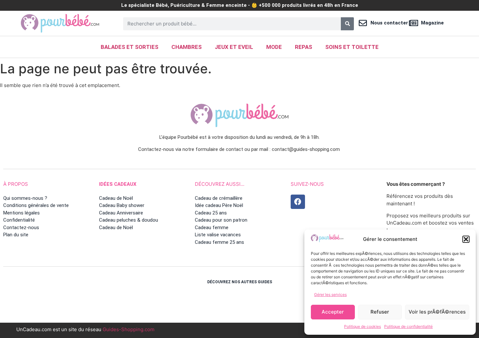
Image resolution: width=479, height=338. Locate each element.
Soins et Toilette (352, 47)
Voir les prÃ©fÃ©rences (437, 312)
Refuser (379, 312)
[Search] (347, 23)
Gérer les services (330, 294)
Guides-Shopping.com (128, 329)
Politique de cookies (362, 326)
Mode (274, 47)
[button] (466, 239)
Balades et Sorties (129, 47)
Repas (303, 47)
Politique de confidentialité (408, 326)
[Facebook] (298, 202)
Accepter (333, 312)
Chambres (186, 47)
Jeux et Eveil (234, 47)
